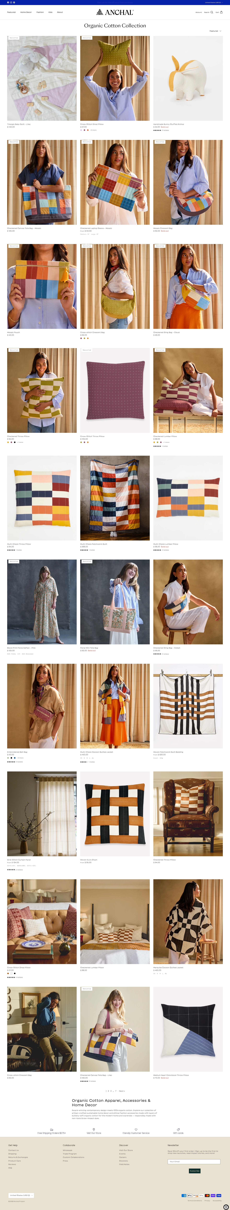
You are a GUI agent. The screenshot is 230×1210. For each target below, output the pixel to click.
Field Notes (124, 1164)
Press (65, 1161)
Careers (122, 1157)
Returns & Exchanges (18, 1157)
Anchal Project (19, 1201)
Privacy (207, 1200)
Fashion (40, 12)
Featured (11, 12)
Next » (122, 1091)
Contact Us (13, 1150)
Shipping (12, 1154)
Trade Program (70, 1154)
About (60, 12)
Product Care (14, 1161)
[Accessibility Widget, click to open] (226, 1207)
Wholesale (67, 1150)
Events (122, 1154)
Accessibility (217, 1200)
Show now (127, 2)
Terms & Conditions (195, 1200)
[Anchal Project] (115, 12)
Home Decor (26, 12)
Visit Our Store (126, 1150)
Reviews (12, 1164)
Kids (50, 12)
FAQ (10, 1168)
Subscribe (194, 1171)
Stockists (123, 1161)
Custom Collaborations (73, 1157)
